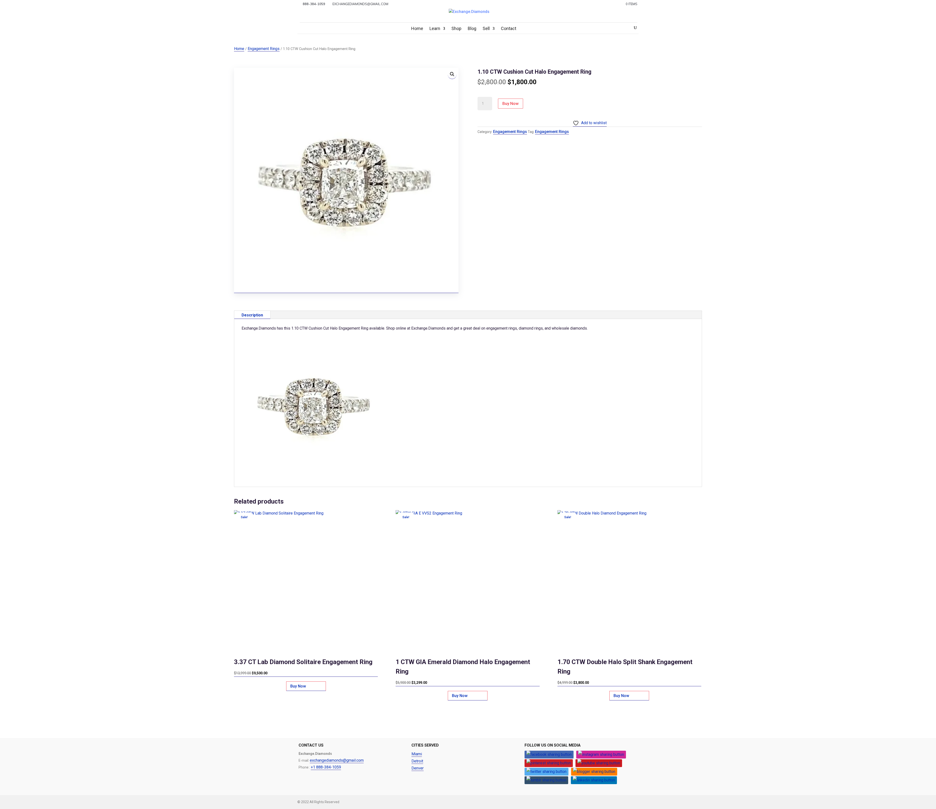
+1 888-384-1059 (326, 767)
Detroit (417, 761)
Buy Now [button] (298, 686)
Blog (472, 29)
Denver (417, 768)
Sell (486, 29)
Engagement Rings (264, 48)
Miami (416, 754)
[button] (452, 74)
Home (417, 29)
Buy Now (510, 103)
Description (252, 315)
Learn (434, 29)
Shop (456, 29)
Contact (508, 29)
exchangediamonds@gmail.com (337, 760)
